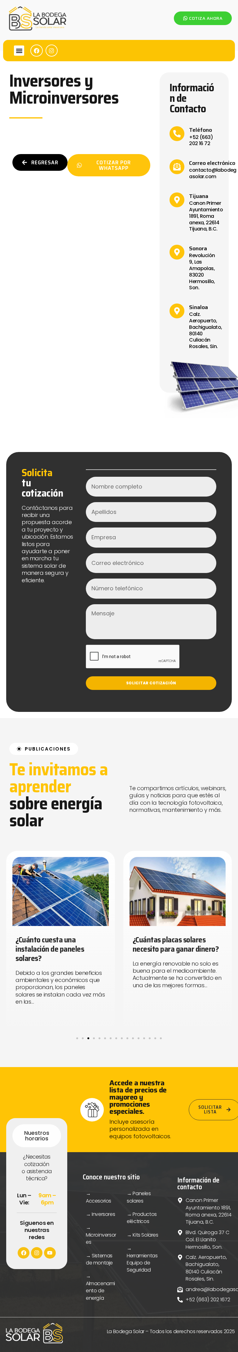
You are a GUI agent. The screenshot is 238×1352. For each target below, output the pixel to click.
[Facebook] (36, 51)
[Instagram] (52, 51)
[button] (19, 50)
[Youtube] (49, 1253)
